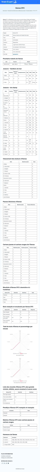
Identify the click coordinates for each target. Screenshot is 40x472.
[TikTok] (6, 463)
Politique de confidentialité (6, 457)
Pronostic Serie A (29, 10)
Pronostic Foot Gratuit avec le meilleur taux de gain (16, 10)
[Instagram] (4, 463)
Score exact (5, 10)
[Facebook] (2, 463)
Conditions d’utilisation (6, 456)
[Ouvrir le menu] (38, 2)
